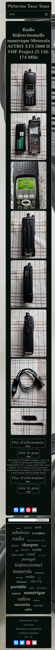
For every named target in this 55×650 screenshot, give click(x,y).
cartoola (41, 588)
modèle (18, 528)
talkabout (20, 532)
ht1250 (25, 549)
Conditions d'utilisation (29, 633)
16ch (43, 546)
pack (31, 588)
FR (31, 637)
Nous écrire (29, 625)
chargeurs (21, 581)
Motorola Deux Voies (28, 620)
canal (31, 554)
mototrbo (22, 604)
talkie (28, 609)
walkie (30, 577)
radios (24, 599)
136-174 (35, 581)
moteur (15, 545)
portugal (28, 559)
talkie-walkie (17, 555)
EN (26, 637)
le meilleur (38, 533)
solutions (36, 600)
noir (39, 577)
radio (18, 539)
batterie (16, 593)
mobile (37, 549)
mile (16, 551)
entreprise (39, 572)
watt (38, 527)
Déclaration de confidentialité (28, 629)
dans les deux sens (36, 540)
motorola (22, 571)
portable (18, 586)
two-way (19, 578)
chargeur (30, 544)
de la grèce (42, 555)
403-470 (27, 528)
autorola (38, 605)
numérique (34, 592)
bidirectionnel (28, 565)
